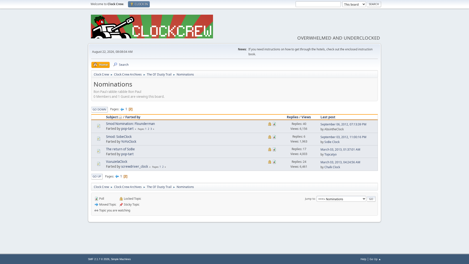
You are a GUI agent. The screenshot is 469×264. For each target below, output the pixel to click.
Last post (327, 117)
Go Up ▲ (375, 259)
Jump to (310, 198)
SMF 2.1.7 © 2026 (98, 259)
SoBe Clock (332, 142)
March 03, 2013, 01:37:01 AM (340, 149)
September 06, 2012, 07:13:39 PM (343, 124)
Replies (292, 117)
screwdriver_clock (134, 166)
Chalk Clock (332, 167)
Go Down (99, 109)
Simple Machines (121, 259)
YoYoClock (128, 141)
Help (363, 259)
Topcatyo (330, 154)
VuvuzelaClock (116, 161)
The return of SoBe (120, 149)
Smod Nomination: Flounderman (130, 123)
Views (306, 117)
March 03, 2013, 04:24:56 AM (340, 162)
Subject (112, 117)
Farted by (132, 117)
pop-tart (127, 128)
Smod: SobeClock (119, 136)
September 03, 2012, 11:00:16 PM (343, 137)
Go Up (97, 176)
